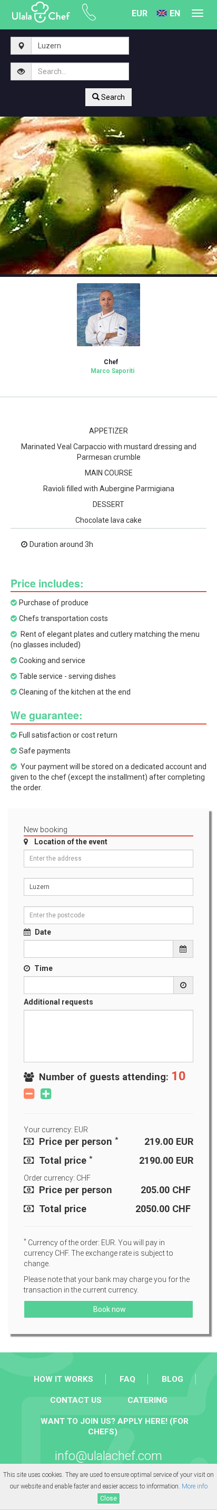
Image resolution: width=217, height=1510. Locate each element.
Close (108, 1498)
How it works (63, 1379)
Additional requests (58, 1002)
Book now (109, 1309)
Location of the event (70, 841)
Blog (172, 1379)
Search (112, 97)
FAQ (127, 1379)
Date (43, 932)
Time (43, 968)
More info (195, 1486)
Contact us (76, 1400)
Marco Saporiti (112, 366)
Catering (147, 1400)
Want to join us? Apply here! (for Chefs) (115, 1426)
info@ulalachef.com (108, 1456)
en (175, 13)
